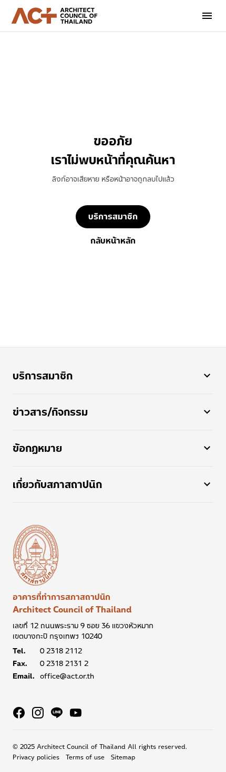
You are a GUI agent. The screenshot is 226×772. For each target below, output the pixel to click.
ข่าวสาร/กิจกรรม (50, 412)
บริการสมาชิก (113, 216)
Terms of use (85, 757)
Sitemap (123, 757)
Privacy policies (36, 757)
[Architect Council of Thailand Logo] (54, 15)
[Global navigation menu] (207, 15)
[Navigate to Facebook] (19, 712)
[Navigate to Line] (56, 712)
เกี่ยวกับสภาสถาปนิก (57, 484)
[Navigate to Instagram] (38, 712)
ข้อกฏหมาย (37, 448)
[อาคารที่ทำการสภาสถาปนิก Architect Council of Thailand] (36, 555)
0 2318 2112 (61, 651)
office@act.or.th (67, 676)
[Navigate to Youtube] (75, 712)
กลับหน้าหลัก (113, 241)
